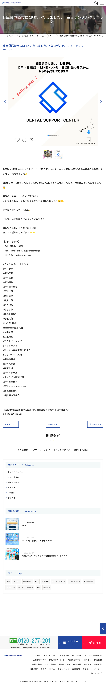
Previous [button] (5, 101)
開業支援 (11, 487)
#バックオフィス (62, 449)
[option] (53, 101)
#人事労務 (23, 449)
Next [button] (100, 101)
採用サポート (13, 482)
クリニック (11, 587)
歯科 (8, 581)
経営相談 (46, 587)
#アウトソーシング (40, 449)
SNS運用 (11, 492)
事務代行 (6, 414)
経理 (37, 581)
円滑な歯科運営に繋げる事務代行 (19, 410)
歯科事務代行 (89, 581)
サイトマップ (96, 673)
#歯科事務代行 (81, 449)
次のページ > (95, 424)
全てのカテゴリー (15, 472)
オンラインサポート (25, 587)
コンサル (16, 581)
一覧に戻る (53, 424)
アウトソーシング (58, 581)
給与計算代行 (16, 414)
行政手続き (27, 581)
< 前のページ (10, 424)
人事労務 (45, 581)
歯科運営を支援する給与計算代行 (53, 410)
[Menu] (102, 3)
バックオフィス (74, 581)
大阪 (38, 587)
